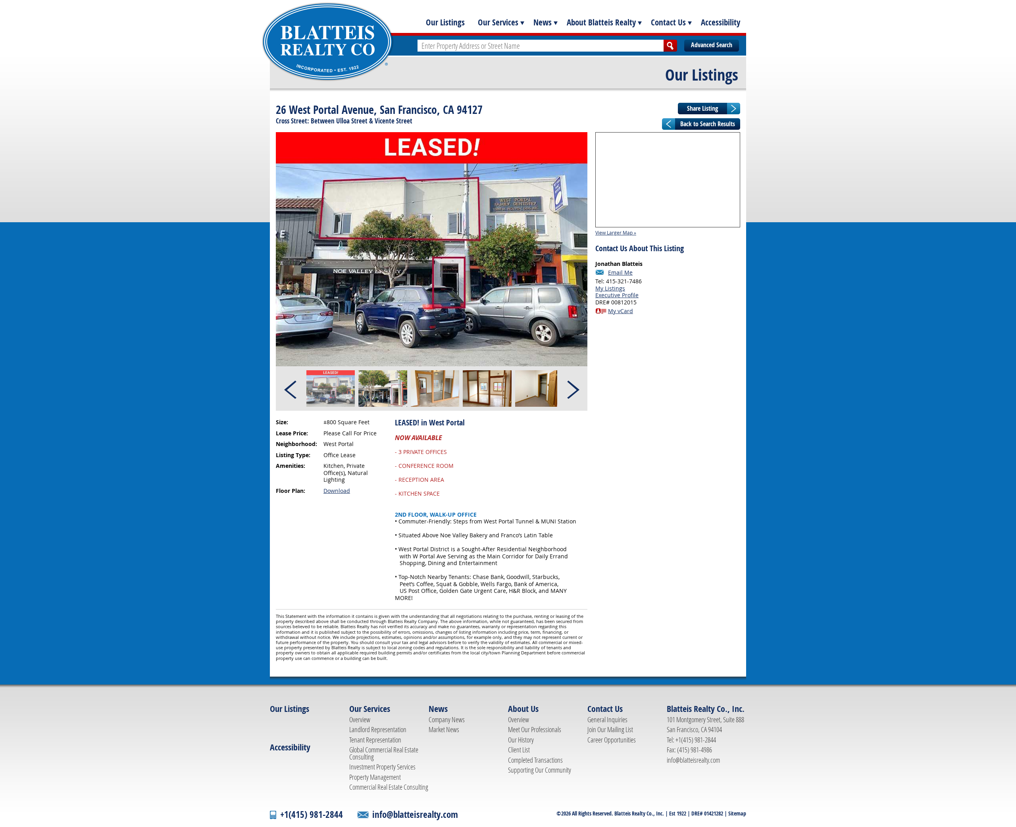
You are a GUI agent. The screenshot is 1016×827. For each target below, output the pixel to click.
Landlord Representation (377, 729)
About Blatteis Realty (601, 22)
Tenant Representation (375, 739)
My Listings (610, 288)
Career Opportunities (611, 739)
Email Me (620, 272)
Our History (521, 739)
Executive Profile (617, 295)
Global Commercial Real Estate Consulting (383, 753)
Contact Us (668, 22)
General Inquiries (607, 719)
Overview (359, 719)
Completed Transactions (535, 760)
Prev (291, 388)
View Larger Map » (615, 232)
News (542, 22)
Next (573, 388)
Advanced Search (711, 44)
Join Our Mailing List (610, 729)
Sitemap (737, 813)
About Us (523, 709)
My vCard (620, 311)
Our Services (498, 22)
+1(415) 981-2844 (311, 814)
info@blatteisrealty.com (693, 760)
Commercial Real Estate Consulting (388, 787)
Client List (519, 749)
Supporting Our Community (539, 770)
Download (336, 490)
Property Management (375, 777)
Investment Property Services (382, 766)
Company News (447, 719)
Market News (444, 729)
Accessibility (720, 22)
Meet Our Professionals (534, 729)
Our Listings (445, 22)
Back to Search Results (707, 123)
